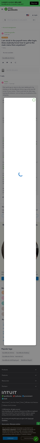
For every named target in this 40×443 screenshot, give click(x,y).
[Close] (34, 100)
